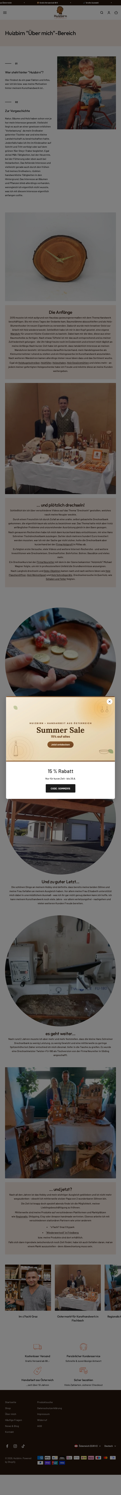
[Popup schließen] (109, 701)
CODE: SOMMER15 (60, 788)
